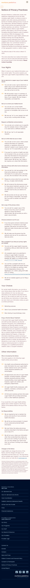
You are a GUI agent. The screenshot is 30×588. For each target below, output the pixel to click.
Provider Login (6, 539)
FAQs (3, 508)
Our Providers (5, 535)
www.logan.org (22, 458)
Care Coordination (7, 498)
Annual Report (6, 568)
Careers (4, 552)
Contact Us (5, 545)
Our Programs (6, 526)
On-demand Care (7, 491)
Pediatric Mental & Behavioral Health (12, 501)
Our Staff (4, 529)
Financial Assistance (7, 511)
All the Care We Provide (8, 504)
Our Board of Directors (8, 532)
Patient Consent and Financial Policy (12, 558)
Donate (4, 549)
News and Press (6, 555)
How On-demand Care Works (10, 495)
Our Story (4, 522)
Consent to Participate (8, 562)
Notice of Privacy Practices (9, 565)
